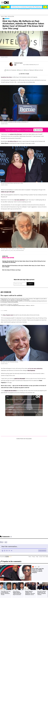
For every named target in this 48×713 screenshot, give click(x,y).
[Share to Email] (39, 70)
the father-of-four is (13, 141)
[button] (2, 3)
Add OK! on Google (24, 73)
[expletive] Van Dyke (6, 77)
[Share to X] (20, 70)
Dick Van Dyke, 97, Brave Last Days (11, 270)
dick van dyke (11, 16)
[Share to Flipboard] (29, 70)
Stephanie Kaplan (18, 63)
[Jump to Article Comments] (5, 70)
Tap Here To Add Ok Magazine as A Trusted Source (18, 130)
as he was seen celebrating (35, 368)
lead (8, 315)
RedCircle (5, 310)
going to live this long (16, 134)
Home (2, 16)
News (6, 16)
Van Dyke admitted (19, 199)
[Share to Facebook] (11, 70)
